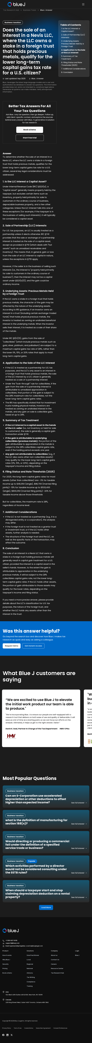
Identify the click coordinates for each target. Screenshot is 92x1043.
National (30, 968)
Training (30, 986)
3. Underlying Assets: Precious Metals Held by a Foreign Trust (72, 44)
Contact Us (55, 960)
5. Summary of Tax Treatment (69, 57)
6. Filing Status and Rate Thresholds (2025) (71, 63)
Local (29, 960)
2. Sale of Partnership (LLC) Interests (73, 36)
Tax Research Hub (57, 973)
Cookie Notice (28, 1028)
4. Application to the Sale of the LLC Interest (73, 51)
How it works (7, 955)
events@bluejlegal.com (34, 946)
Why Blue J (6, 960)
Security (5, 964)
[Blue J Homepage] (16, 4)
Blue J (77, 955)
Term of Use (17, 1028)
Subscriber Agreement (43, 1028)
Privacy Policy (6, 1028)
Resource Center (57, 968)
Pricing (4, 968)
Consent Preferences (60, 1028)
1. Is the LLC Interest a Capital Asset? (70, 29)
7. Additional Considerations (73, 68)
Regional (30, 964)
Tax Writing (31, 977)
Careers (54, 964)
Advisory (30, 973)
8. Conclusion (67, 72)
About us (54, 955)
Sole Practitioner (33, 955)
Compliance (31, 982)
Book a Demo (7, 973)
